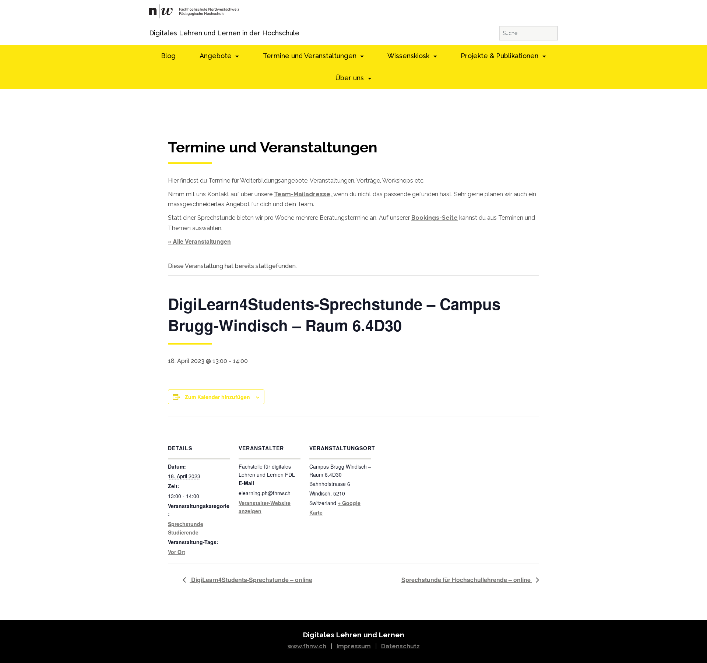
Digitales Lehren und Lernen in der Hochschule (159, 33)
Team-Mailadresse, (303, 194)
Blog (168, 56)
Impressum (354, 646)
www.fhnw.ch (307, 646)
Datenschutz (400, 646)
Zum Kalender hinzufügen (217, 397)
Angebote (216, 56)
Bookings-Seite (434, 217)
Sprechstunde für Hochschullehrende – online (466, 579)
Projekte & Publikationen (500, 56)
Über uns (350, 78)
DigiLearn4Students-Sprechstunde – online (251, 579)
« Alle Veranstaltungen (199, 241)
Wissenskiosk (409, 56)
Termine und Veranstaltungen (310, 56)
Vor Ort (176, 552)
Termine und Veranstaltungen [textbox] (272, 147)
